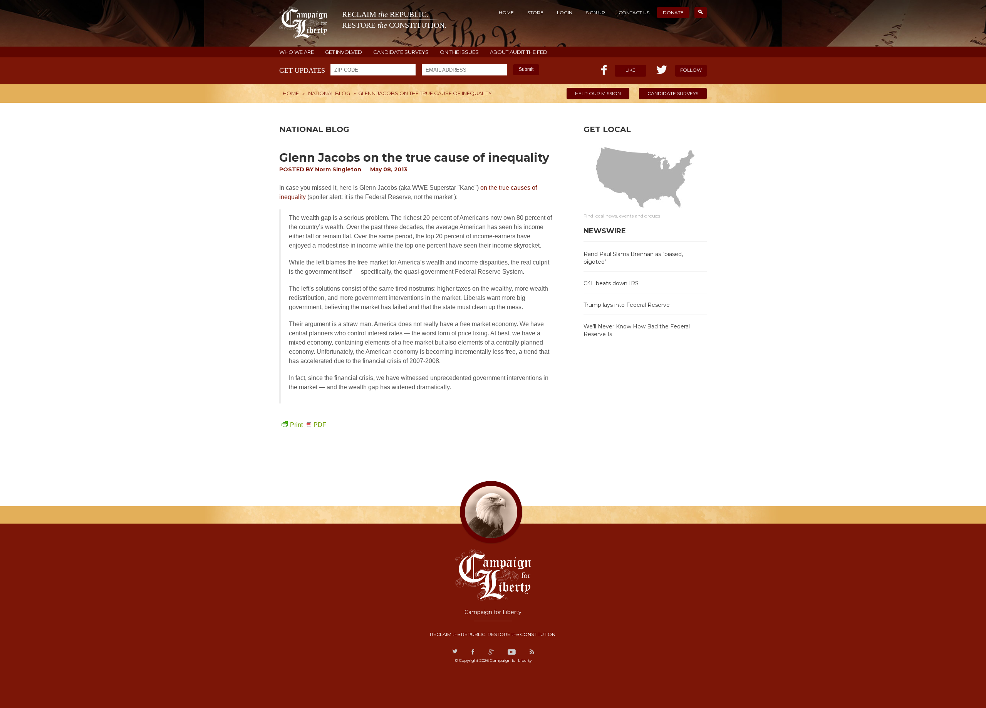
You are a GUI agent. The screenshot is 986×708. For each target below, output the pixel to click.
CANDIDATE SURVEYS (401, 52)
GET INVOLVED (343, 52)
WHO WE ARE (296, 52)
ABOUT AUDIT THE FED (518, 52)
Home (506, 12)
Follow (691, 70)
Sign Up (595, 12)
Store (535, 12)
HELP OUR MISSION (598, 93)
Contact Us (634, 12)
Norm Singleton (338, 169)
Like (630, 70)
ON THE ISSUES (459, 52)
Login (564, 12)
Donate (673, 12)
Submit (526, 69)
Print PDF (308, 425)
